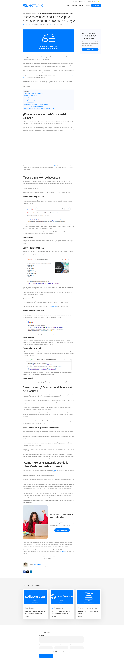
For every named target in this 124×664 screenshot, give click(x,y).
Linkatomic (38, 607)
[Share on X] (27, 571)
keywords (54, 470)
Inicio (68, 5)
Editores (81, 5)
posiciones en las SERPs (51, 165)
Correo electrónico (58, 645)
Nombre (41, 645)
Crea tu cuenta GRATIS (62, 530)
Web (71, 645)
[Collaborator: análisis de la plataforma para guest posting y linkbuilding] (35, 597)
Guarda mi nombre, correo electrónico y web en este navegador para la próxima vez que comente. (63, 651)
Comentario (42, 635)
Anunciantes (75, 5)
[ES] (98, 1)
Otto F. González (45, 24)
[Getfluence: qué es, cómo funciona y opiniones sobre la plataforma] (62, 597)
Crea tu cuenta (90, 49)
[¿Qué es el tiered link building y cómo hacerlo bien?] (88, 597)
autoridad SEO (63, 551)
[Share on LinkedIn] (31, 571)
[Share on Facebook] (24, 571)
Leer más (27, 616)
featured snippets (53, 306)
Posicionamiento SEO (57, 24)
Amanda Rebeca (66, 607)
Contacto (87, 5)
